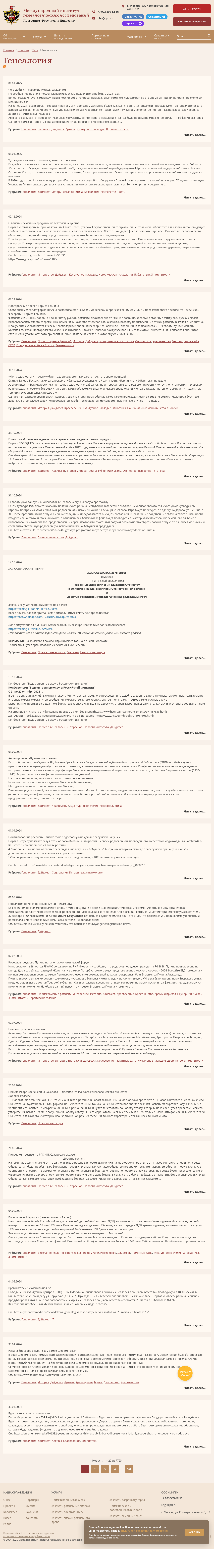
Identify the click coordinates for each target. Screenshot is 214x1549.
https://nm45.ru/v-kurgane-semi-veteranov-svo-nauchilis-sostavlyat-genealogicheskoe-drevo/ (72, 924)
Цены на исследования (63, 36)
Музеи (98, 1382)
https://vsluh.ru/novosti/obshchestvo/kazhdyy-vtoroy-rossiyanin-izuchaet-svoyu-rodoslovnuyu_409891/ (79, 865)
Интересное (46, 274)
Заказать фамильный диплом (70, 1506)
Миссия (30, 1506)
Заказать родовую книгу (67, 1512)
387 (129, 1469)
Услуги (37, 36)
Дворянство (175, 1060)
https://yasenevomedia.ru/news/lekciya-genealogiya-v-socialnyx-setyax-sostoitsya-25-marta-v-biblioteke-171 (82, 1312)
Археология (91, 192)
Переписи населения (42, 998)
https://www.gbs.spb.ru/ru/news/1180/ (32, 259)
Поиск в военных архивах (68, 1500)
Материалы (134, 36)
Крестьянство (162, 341)
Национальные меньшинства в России (152, 408)
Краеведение (73, 408)
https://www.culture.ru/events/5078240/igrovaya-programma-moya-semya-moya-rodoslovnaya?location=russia (84, 530)
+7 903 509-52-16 (108, 11)
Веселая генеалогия (51, 537)
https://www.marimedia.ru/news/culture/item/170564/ (48, 1375)
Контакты (32, 1518)
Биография (75, 1060)
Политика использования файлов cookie (26, 1536)
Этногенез (119, 408)
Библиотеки (142, 274)
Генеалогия (28, 129)
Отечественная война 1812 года (144, 471)
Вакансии (32, 1512)
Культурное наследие (91, 129)
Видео (7, 1518)
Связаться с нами (162, 36)
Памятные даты (126, 1060)
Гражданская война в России (35, 345)
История (78, 341)
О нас (7, 1500)
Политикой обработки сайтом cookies (145, 1530)
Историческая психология (115, 274)
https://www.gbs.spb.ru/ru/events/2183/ (39, 255)
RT (10, 845)
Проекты (9, 1506)
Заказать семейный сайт (126, 1516)
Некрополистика (111, 806)
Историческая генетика (67, 192)
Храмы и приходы (166, 994)
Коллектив (10, 1512)
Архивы (70, 129)
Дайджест (57, 129)
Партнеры (32, 1500)
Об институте (10, 36)
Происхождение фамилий (55, 341)
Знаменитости (119, 129)
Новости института (92, 652)
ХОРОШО (194, 1532)
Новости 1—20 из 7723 (107, 1460)
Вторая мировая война (82, 471)
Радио (7, 1524)
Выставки (44, 129)
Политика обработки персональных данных (28, 1533)
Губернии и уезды (109, 471)
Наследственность (113, 192)
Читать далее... (195, 135)
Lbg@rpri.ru (105, 18)
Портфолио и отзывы (100, 36)
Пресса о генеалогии (51, 652)
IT (107, 129)
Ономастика (143, 341)
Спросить (131, 16)
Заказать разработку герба (127, 1500)
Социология (60, 872)
